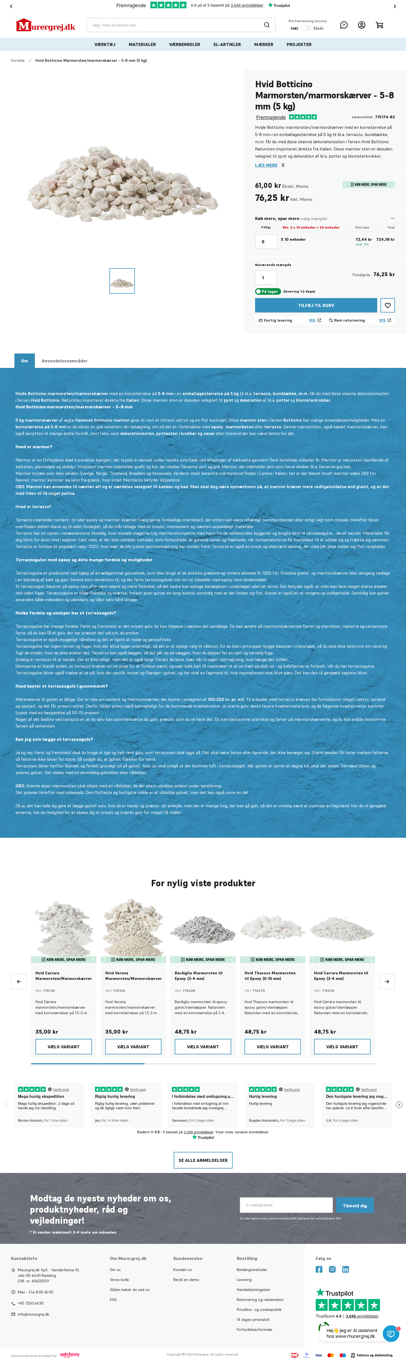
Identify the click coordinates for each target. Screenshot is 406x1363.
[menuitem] (105, 44)
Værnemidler (184, 44)
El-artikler (227, 44)
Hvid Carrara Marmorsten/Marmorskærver (63, 975)
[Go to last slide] (10, 6)
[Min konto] (361, 25)
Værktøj (104, 44)
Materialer (142, 44)
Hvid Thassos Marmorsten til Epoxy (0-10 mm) (270, 975)
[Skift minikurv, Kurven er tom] (379, 25)
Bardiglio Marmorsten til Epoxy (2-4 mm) (199, 975)
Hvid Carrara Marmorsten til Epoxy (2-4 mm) (341, 975)
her (338, 1218)
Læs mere (266, 165)
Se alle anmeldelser (203, 1160)
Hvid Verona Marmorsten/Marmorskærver (133, 975)
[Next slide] (396, 6)
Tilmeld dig (355, 1205)
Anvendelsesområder (65, 360)
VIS (312, 320)
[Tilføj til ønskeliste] (388, 305)
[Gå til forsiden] (45, 25)
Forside (18, 60)
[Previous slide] (19, 981)
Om (24, 360)
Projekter (299, 44)
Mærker (263, 44)
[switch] (306, 28)
